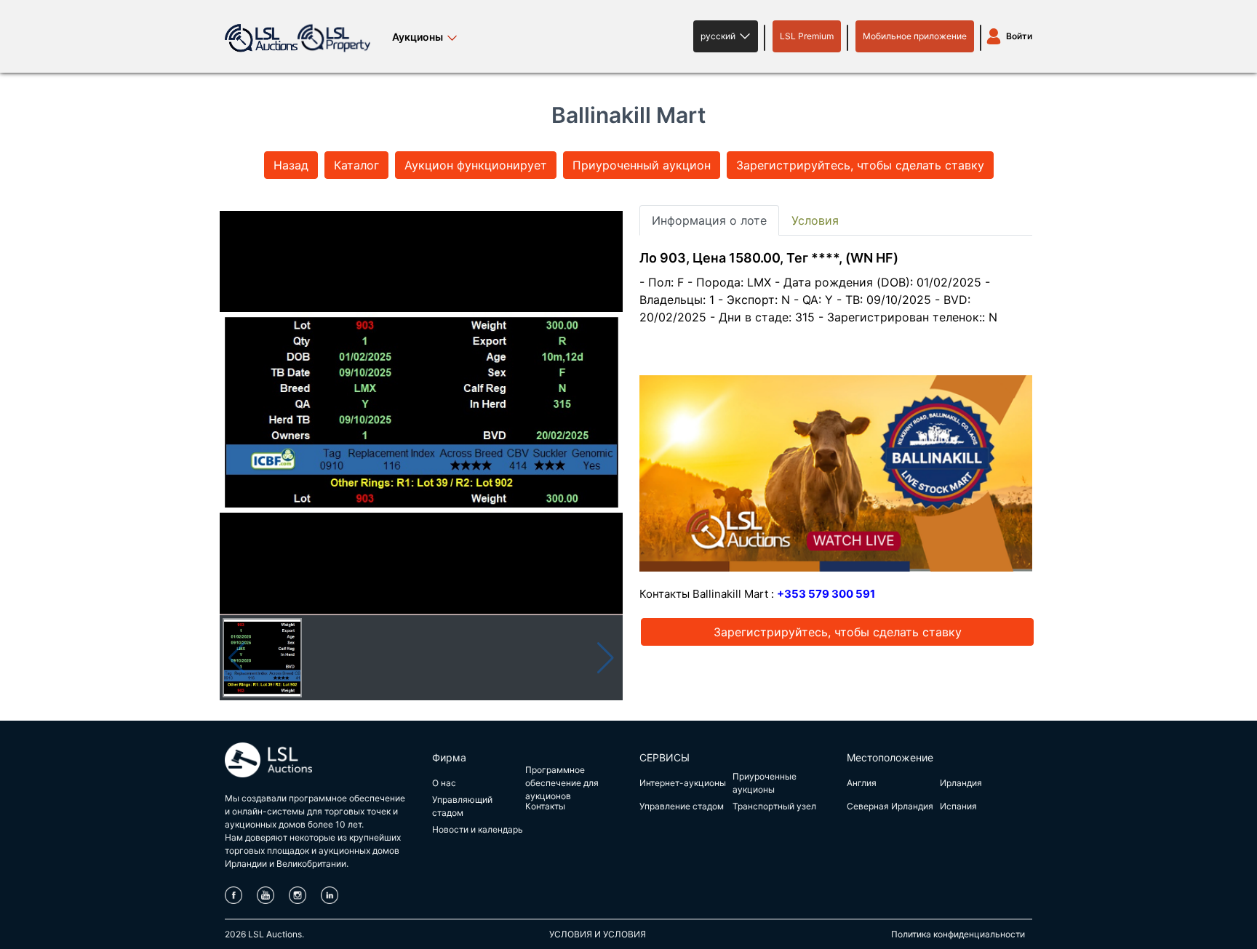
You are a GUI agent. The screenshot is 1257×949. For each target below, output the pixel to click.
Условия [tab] (815, 220)
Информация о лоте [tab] (709, 220)
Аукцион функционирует (475, 165)
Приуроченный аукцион (641, 165)
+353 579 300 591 (826, 594)
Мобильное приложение (915, 36)
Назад (291, 165)
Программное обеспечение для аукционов (562, 782)
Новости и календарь (477, 829)
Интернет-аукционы (682, 782)
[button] (725, 36)
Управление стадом (681, 806)
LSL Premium (807, 36)
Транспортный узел (774, 806)
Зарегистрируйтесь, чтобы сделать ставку (860, 165)
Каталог (356, 165)
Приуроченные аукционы (765, 783)
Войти (1019, 36)
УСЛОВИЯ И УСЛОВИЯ (597, 934)
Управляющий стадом (462, 806)
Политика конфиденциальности (958, 934)
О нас (444, 782)
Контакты (545, 806)
